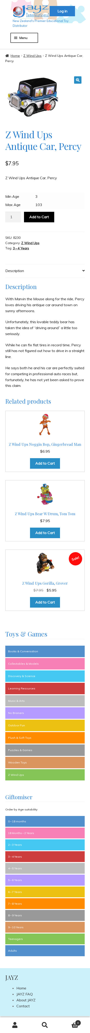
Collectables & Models (23, 663)
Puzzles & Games (20, 750)
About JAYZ (26, 1000)
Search (45, 1025)
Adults (12, 950)
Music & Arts (16, 700)
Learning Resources (21, 688)
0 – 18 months (17, 821)
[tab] (45, 271)
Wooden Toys (17, 762)
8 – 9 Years (15, 915)
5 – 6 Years (15, 880)
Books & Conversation (23, 651)
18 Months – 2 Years (21, 833)
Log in (62, 11)
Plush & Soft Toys (19, 737)
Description (14, 270)
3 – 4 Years (21, 248)
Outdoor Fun (16, 725)
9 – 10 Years (16, 927)
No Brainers (16, 713)
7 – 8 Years (15, 903)
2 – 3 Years (15, 844)
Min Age (12, 196)
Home (15, 56)
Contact (23, 1006)
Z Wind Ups (32, 56)
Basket (69, 1021)
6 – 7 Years (15, 892)
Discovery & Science (21, 676)
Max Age (13, 204)
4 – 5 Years (15, 868)
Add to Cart (39, 217)
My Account (15, 1025)
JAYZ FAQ (24, 994)
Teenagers (15, 939)
